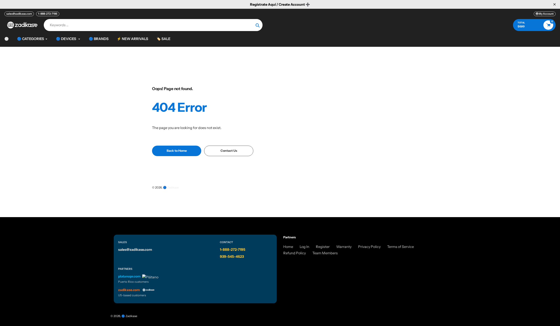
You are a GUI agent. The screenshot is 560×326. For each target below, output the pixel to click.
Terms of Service (400, 246)
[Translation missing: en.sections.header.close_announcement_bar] (554, 4)
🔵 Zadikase (171, 187)
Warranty (344, 246)
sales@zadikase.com (19, 13)
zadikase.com (129, 290)
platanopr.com (129, 276)
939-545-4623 (232, 256)
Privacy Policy (369, 246)
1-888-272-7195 (47, 13)
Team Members (325, 253)
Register (323, 246)
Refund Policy (294, 253)
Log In (304, 246)
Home (288, 246)
